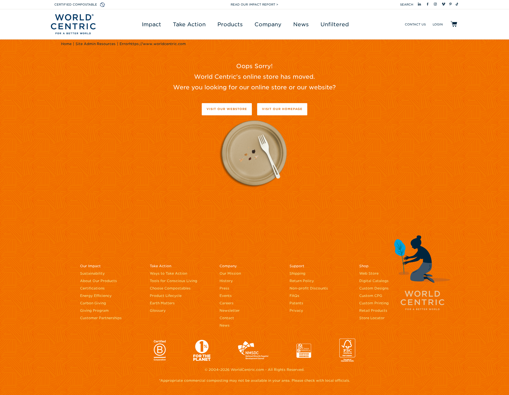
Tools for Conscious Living (173, 281)
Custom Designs (374, 288)
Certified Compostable (75, 4)
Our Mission (230, 273)
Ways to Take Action (168, 273)
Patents (296, 303)
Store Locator (372, 318)
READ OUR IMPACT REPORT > (254, 4)
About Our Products (98, 281)
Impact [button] (151, 24)
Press (224, 288)
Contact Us (415, 24)
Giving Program (94, 311)
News (225, 325)
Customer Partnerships (101, 318)
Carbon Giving (93, 303)
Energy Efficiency (96, 296)
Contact (227, 318)
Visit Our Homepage (282, 109)
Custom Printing (374, 303)
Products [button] (230, 24)
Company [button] (268, 24)
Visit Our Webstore (227, 109)
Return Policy (301, 281)
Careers (227, 303)
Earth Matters (162, 303)
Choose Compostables (170, 288)
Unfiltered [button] (335, 24)
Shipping (297, 273)
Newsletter (230, 311)
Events (226, 296)
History (226, 281)
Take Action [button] (189, 24)
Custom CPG (370, 296)
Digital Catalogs (374, 281)
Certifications (92, 288)
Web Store (369, 273)
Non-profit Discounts (308, 288)
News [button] (301, 24)
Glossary (158, 311)
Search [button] (406, 4)
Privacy (296, 311)
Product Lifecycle (166, 296)
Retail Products (373, 311)
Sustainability (92, 273)
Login (438, 24)
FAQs (294, 296)
